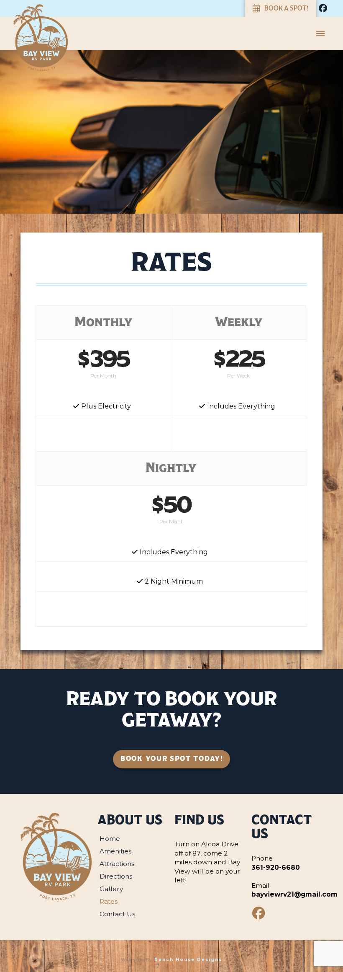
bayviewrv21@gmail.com (294, 894)
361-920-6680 (275, 867)
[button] (320, 33)
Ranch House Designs (188, 959)
